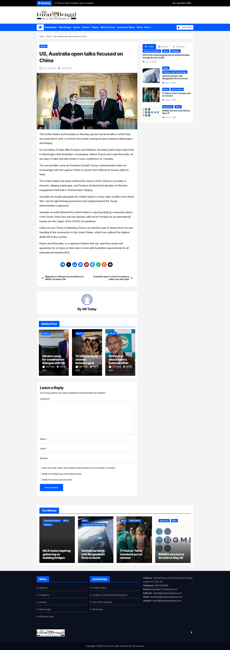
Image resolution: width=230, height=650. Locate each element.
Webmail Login (46, 616)
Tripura (95, 27)
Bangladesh (51, 27)
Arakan (85, 27)
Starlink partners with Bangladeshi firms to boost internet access (174, 78)
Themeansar (137, 646)
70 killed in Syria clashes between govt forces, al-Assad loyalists (86, 363)
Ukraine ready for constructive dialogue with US (53, 359)
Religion (175, 51)
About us (43, 588)
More (147, 27)
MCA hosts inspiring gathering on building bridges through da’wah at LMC (166, 56)
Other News (177, 89)
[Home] (40, 27)
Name (43, 439)
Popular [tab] (164, 46)
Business (168, 107)
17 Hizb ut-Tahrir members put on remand (176, 94)
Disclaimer (97, 609)
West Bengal (65, 27)
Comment (45, 399)
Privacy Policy (99, 588)
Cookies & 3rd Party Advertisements (109, 595)
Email (43, 449)
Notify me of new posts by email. (57, 480)
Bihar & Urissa (108, 27)
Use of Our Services (102, 602)
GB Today (51, 68)
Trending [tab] (179, 46)
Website (44, 458)
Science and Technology (175, 72)
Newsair (124, 646)
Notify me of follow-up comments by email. (62, 474)
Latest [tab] (150, 46)
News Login (45, 609)
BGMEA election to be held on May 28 (176, 111)
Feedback (44, 595)
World (140, 27)
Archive (42, 602)
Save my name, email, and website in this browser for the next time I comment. (79, 468)
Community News (126, 27)
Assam (76, 27)
